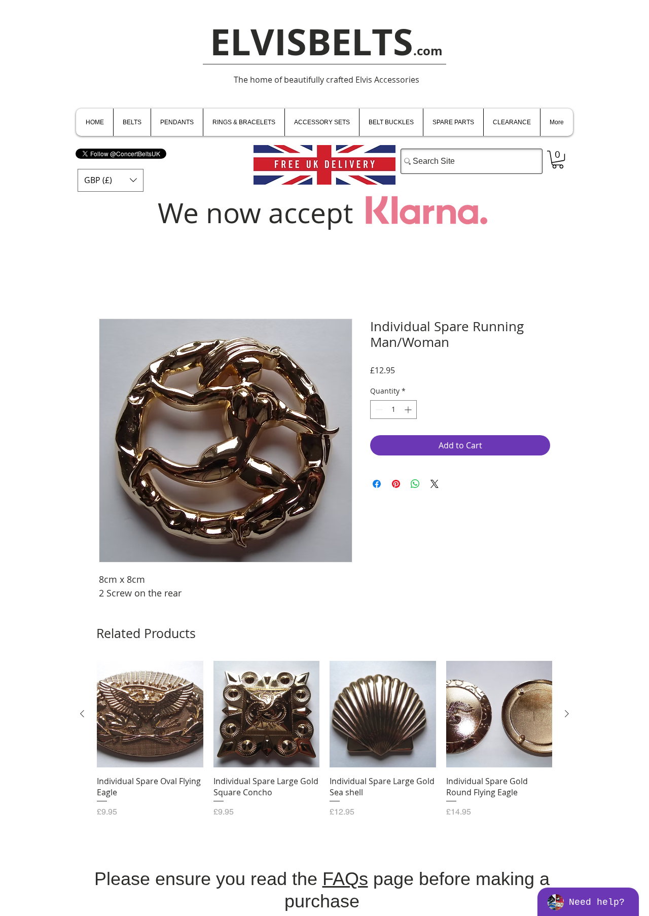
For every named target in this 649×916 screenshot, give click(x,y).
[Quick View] (150, 714)
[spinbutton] (393, 409)
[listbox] (110, 180)
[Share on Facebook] (377, 484)
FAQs (345, 878)
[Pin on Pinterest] (396, 484)
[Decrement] (378, 409)
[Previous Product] (82, 714)
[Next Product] (567, 714)
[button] (110, 180)
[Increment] (409, 409)
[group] (324, 744)
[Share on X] (434, 484)
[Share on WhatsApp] (415, 484)
